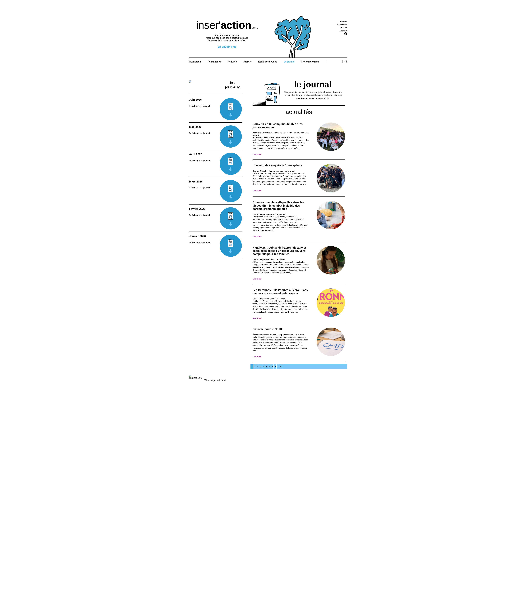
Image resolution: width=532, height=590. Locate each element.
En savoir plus (227, 46)
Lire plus (257, 154)
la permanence (297, 133)
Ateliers (248, 62)
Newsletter (342, 25)
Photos (343, 22)
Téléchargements (310, 62)
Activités (232, 62)
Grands (277, 133)
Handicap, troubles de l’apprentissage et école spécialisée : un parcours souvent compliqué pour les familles (279, 251)
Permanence (214, 62)
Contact (343, 31)
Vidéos (344, 28)
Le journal (289, 62)
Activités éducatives (262, 133)
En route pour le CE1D (267, 329)
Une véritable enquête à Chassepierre (277, 165)
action (197, 62)
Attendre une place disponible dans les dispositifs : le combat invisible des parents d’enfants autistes (278, 205)
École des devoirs (267, 62)
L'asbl (285, 133)
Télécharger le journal (215, 380)
